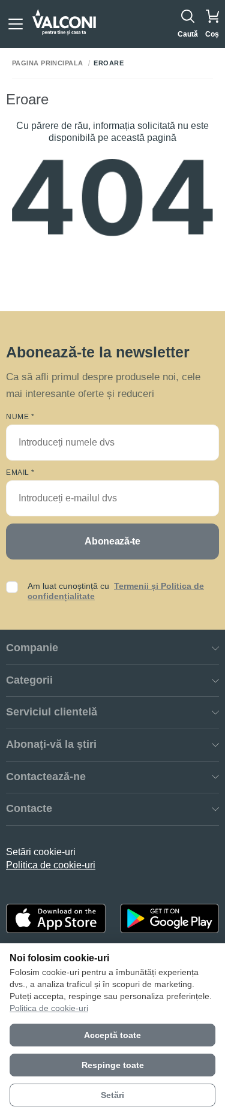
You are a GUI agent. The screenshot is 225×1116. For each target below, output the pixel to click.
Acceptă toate (112, 1035)
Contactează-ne (46, 777)
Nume (20, 417)
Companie (32, 648)
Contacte (29, 808)
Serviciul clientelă (51, 712)
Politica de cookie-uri (50, 865)
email (20, 472)
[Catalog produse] (15, 24)
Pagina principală (47, 63)
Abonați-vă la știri (51, 744)
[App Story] (56, 918)
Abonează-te (112, 541)
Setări (112, 1095)
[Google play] (170, 918)
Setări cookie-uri (41, 852)
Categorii (29, 680)
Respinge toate (113, 1065)
